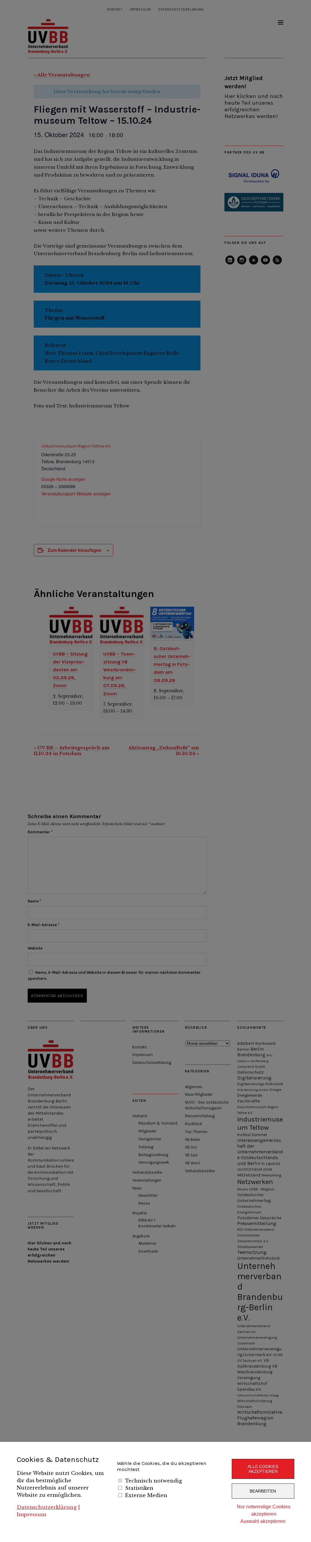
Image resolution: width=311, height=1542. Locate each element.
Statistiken (139, 1488)
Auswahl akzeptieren (262, 1521)
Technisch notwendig (153, 1481)
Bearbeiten (263, 1491)
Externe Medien (146, 1495)
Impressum (31, 1514)
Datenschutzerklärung (47, 1507)
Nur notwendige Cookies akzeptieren (263, 1510)
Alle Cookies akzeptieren (263, 1469)
